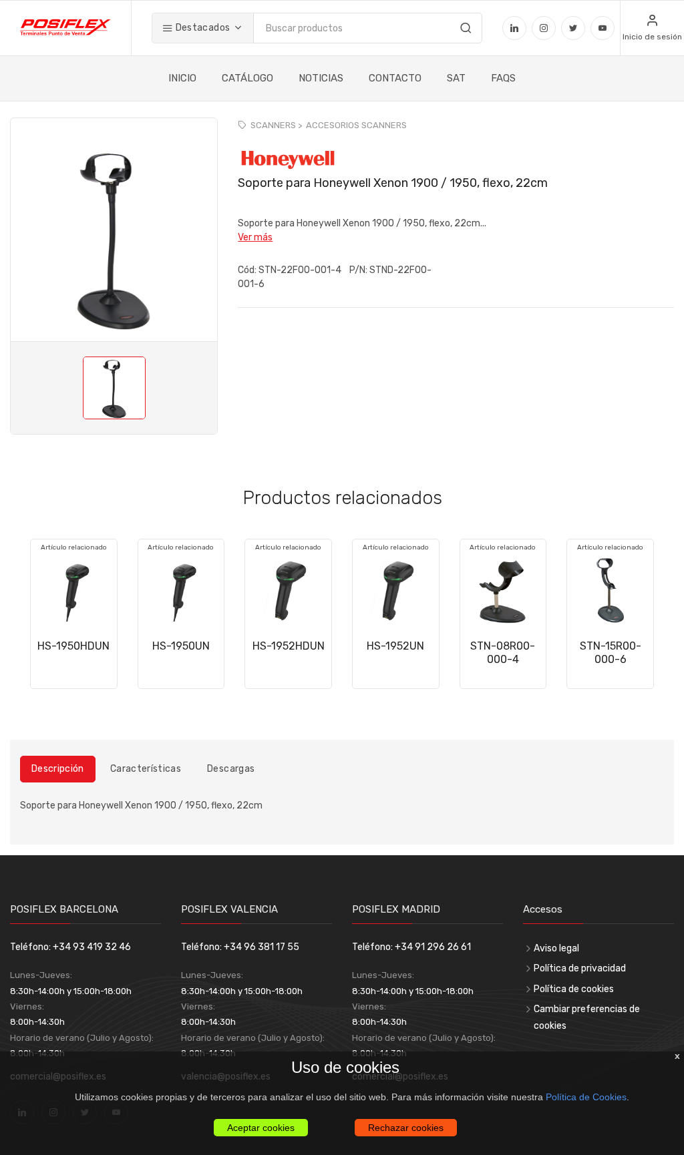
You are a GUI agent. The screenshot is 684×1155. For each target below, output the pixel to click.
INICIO (182, 78)
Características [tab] (145, 768)
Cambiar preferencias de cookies (587, 1017)
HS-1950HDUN (73, 646)
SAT (456, 78)
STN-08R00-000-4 (502, 653)
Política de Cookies (586, 1097)
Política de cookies (574, 989)
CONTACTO (395, 78)
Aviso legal (556, 948)
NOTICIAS (321, 78)
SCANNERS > (276, 125)
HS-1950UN (181, 646)
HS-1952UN (395, 646)
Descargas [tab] (230, 768)
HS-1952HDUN (288, 646)
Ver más (255, 237)
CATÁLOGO (247, 78)
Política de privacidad (580, 968)
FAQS (503, 78)
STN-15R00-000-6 (610, 653)
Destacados (201, 27)
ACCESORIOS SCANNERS (356, 125)
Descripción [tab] (57, 768)
